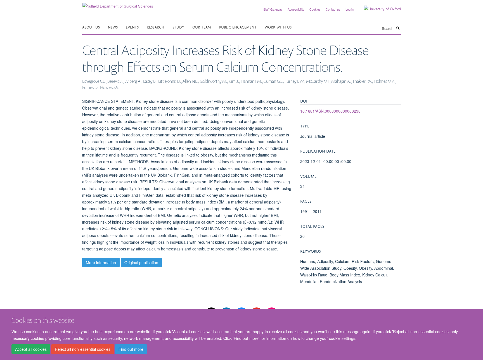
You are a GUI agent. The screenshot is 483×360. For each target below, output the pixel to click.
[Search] (398, 28)
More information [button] (101, 262)
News (113, 26)
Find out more (131, 349)
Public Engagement (238, 26)
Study (178, 26)
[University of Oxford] (378, 9)
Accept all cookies (31, 349)
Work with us (278, 26)
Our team (201, 26)
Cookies (315, 9)
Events (132, 26)
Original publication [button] (141, 262)
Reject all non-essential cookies (82, 349)
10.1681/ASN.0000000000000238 (330, 111)
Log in (349, 9)
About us (91, 26)
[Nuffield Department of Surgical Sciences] (117, 4)
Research (155, 26)
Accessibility (296, 9)
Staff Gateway (273, 9)
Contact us (333, 9)
